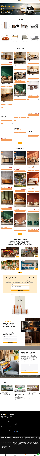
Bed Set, (30, 437)
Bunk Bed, (36, 437)
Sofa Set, (27, 437)
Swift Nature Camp (7, 333)
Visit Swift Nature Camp (7, 331)
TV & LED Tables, (33, 438)
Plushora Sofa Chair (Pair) (17, 227)
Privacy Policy (2, 426)
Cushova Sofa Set (16, 128)
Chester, (37, 439)
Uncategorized (29, 392)
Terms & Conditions (3, 427)
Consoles (9, 427)
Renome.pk (17, 452)
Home (11, 416)
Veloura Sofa (29, 208)
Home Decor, (15, 437)
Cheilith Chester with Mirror (17, 449)
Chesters (9, 426)
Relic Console (3, 101)
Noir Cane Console (3, 166)
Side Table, (38, 438)
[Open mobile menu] (1, 1)
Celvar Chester (3, 61)
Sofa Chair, (24, 437)
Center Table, (29, 438)
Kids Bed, (33, 437)
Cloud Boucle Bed (30, 131)
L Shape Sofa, (21, 437)
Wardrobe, (34, 439)
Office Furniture (10, 431)
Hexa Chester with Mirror (25, 449)
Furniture (3, 392)
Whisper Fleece (16, 79)
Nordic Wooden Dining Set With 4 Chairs (33, 166)
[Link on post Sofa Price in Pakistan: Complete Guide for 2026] (7, 388)
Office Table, (21, 439)
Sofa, (18, 437)
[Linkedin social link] (17, 431)
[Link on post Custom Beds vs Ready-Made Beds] (20, 388)
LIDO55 (27, 282)
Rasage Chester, (36, 449)
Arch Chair (29, 60)
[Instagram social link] (16, 431)
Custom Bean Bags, (30, 439)
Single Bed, (16, 438)
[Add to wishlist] (12, 52)
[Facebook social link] (14, 431)
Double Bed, (20, 438)
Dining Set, (25, 438)
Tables (9, 430)
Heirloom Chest (31, 449)
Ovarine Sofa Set (3, 116)
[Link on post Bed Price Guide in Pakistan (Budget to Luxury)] (33, 388)
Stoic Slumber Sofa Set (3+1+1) (32, 74)
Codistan (25, 452)
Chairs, (23, 438)
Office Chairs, (25, 439)
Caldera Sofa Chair (17, 96)
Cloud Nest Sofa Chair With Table (5, 83)
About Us (11, 417)
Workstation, (17, 439)
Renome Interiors (14, 241)
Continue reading (4, 400)
